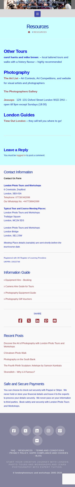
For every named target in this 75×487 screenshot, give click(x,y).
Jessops (9, 99)
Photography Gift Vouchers (18, 299)
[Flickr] (37, 441)
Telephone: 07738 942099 (17, 197)
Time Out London (15, 120)
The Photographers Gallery (20, 91)
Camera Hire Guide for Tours (19, 286)
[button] (37, 14)
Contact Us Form (12, 178)
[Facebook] (14, 431)
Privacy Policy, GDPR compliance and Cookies (38, 453)
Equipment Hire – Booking (18, 280)
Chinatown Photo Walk (15, 353)
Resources (25, 450)
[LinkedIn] (37, 431)
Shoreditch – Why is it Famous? (19, 372)
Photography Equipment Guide (20, 293)
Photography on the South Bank (19, 359)
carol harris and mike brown (21, 57)
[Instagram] (49, 431)
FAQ (13, 450)
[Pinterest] (60, 431)
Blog (38, 456)
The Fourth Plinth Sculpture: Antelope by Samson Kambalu (33, 365)
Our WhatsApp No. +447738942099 (21, 201)
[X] (26, 431)
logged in (21, 155)
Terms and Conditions (50, 450)
